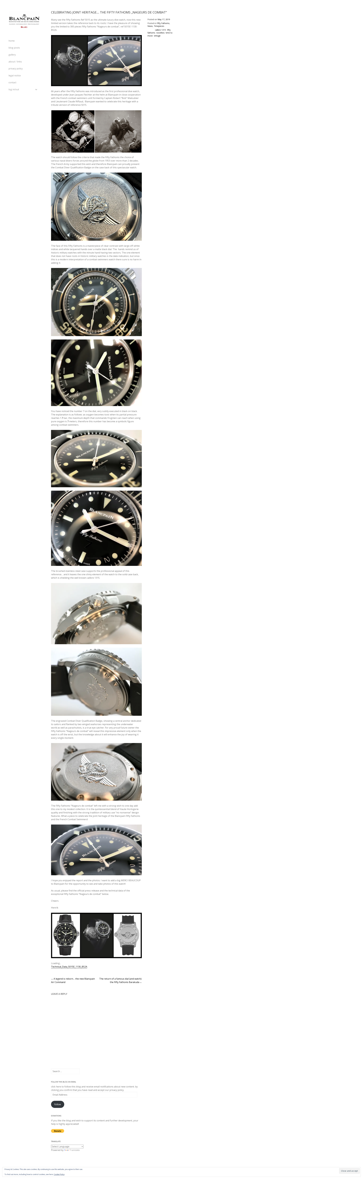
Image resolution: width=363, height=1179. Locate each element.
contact (12, 82)
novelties (160, 32)
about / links (15, 61)
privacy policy (16, 68)
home (12, 40)
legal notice (15, 75)
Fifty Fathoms (163, 23)
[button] (73, 131)
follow (57, 1104)
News (150, 26)
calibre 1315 (160, 30)
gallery (12, 54)
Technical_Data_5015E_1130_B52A (69, 966)
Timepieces (159, 26)
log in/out (14, 89)
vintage (157, 35)
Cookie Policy (59, 1174)
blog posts (14, 47)
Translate (74, 1150)
